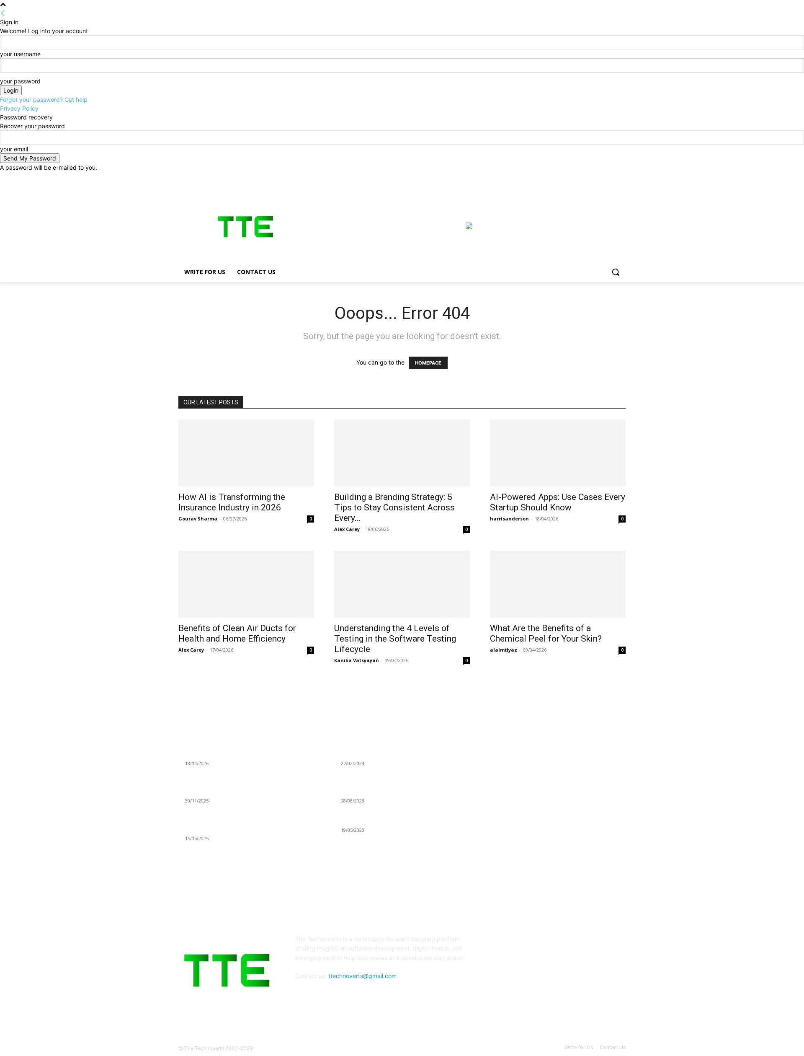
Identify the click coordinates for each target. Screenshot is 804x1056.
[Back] (3, 13)
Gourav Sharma (197, 518)
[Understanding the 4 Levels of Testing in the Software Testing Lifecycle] (402, 584)
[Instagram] (586, 178)
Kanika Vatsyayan (356, 660)
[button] (616, 272)
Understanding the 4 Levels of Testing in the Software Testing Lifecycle (395, 638)
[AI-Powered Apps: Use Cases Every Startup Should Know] (558, 453)
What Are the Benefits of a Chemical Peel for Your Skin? (546, 633)
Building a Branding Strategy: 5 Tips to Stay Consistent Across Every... (394, 507)
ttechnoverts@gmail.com (362, 975)
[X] (598, 178)
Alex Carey (347, 529)
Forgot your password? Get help (44, 99)
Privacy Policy (19, 108)
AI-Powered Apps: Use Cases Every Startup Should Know (557, 502)
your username (20, 53)
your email (14, 149)
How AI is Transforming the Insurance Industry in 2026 (231, 502)
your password (20, 81)
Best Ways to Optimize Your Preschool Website (403, 819)
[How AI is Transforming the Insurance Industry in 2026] (246, 453)
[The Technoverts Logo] (245, 226)
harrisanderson (509, 518)
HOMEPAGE (428, 363)
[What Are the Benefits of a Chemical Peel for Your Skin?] (558, 584)
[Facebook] (574, 178)
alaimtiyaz (503, 650)
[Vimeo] (609, 178)
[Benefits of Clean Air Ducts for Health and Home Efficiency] (246, 584)
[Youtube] (621, 178)
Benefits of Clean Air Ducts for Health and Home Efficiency (237, 633)
